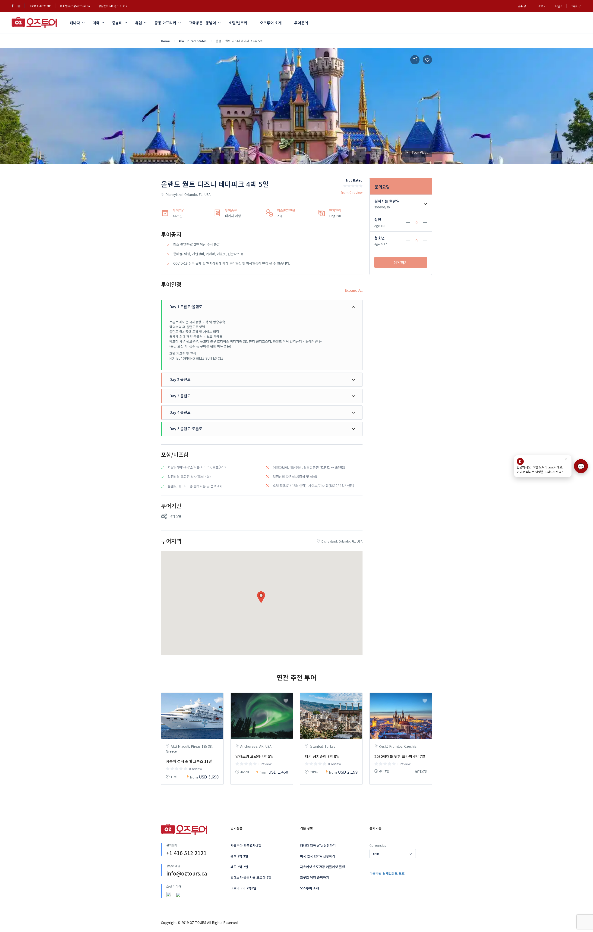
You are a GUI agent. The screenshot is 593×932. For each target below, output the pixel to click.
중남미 (117, 22)
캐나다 (75, 22)
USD (541, 6)
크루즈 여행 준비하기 (314, 877)
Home (165, 41)
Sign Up (576, 6)
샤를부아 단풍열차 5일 (245, 845)
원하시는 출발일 (387, 201)
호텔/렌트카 (238, 22)
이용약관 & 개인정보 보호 (387, 873)
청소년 (379, 238)
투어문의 (301, 22)
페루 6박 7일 (239, 866)
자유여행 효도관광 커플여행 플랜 (322, 866)
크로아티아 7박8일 (243, 888)
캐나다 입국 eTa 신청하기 (318, 845)
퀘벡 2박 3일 (239, 856)
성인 (377, 219)
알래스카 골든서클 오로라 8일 (250, 877)
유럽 (138, 22)
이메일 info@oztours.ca (75, 6)
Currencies (377, 845)
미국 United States (193, 41)
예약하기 (401, 262)
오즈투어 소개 (271, 22)
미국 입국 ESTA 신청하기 (317, 856)
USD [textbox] (376, 854)
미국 (96, 22)
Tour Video (420, 152)
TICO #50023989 (40, 6)
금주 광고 (523, 6)
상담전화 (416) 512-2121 (113, 6)
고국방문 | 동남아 (202, 22)
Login (558, 6)
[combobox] (392, 853)
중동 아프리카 (165, 22)
